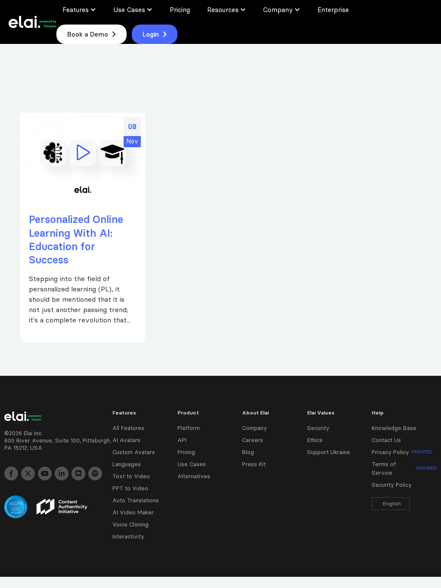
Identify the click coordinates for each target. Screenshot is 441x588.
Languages (126, 464)
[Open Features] (93, 9)
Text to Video (131, 476)
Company (254, 427)
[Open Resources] (243, 9)
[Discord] (78, 473)
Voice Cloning (130, 524)
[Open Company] (297, 9)
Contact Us (386, 439)
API (181, 439)
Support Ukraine (328, 452)
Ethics (315, 439)
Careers (252, 439)
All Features (128, 427)
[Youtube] (45, 473)
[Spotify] (95, 473)
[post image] (82, 159)
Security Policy (392, 484)
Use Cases (191, 464)
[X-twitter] (28, 473)
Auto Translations (135, 500)
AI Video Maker (133, 512)
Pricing (186, 452)
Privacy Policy (402, 452)
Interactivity (128, 536)
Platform (188, 427)
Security (318, 427)
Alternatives (193, 476)
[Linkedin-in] (61, 473)
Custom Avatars (133, 452)
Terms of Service (404, 468)
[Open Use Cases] (149, 9)
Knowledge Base (394, 427)
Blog (248, 452)
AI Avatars (126, 439)
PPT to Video (130, 488)
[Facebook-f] (11, 473)
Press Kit (254, 464)
